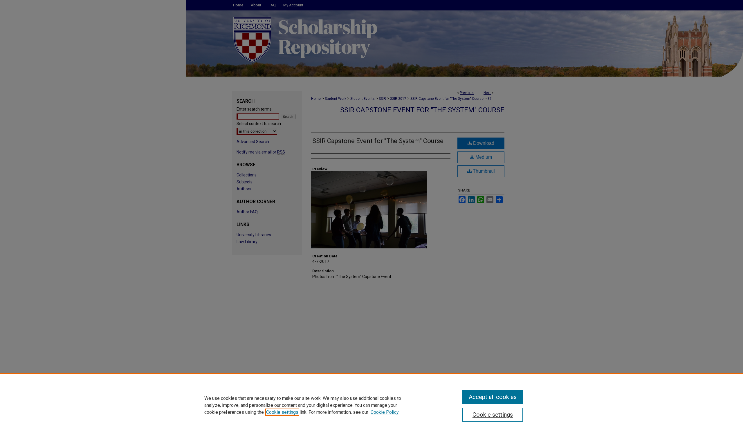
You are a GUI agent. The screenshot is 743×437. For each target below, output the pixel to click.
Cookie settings (282, 412)
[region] (371, 405)
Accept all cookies (493, 396)
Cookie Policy (385, 412)
